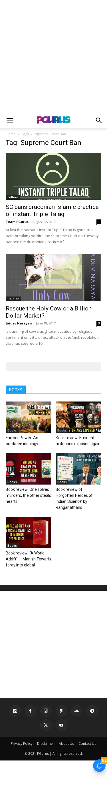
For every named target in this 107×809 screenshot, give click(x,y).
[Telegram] (92, 711)
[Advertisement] (53, 56)
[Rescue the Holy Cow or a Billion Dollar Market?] (53, 277)
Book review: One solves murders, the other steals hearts (28, 495)
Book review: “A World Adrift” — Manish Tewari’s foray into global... (28, 559)
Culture (12, 197)
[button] (10, 120)
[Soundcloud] (76, 711)
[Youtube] (61, 725)
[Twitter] (46, 725)
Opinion (13, 299)
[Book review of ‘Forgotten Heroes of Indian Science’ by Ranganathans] (78, 469)
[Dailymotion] (15, 711)
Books (12, 430)
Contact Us (87, 743)
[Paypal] (61, 711)
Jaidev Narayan (19, 323)
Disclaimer (45, 743)
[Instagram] (46, 711)
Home (11, 134)
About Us (66, 743)
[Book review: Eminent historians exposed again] (78, 417)
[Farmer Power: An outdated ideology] (28, 417)
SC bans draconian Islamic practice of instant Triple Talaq (52, 210)
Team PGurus (17, 221)
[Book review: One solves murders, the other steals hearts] (28, 469)
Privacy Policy (22, 743)
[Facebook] (30, 711)
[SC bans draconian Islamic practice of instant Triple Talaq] (53, 176)
